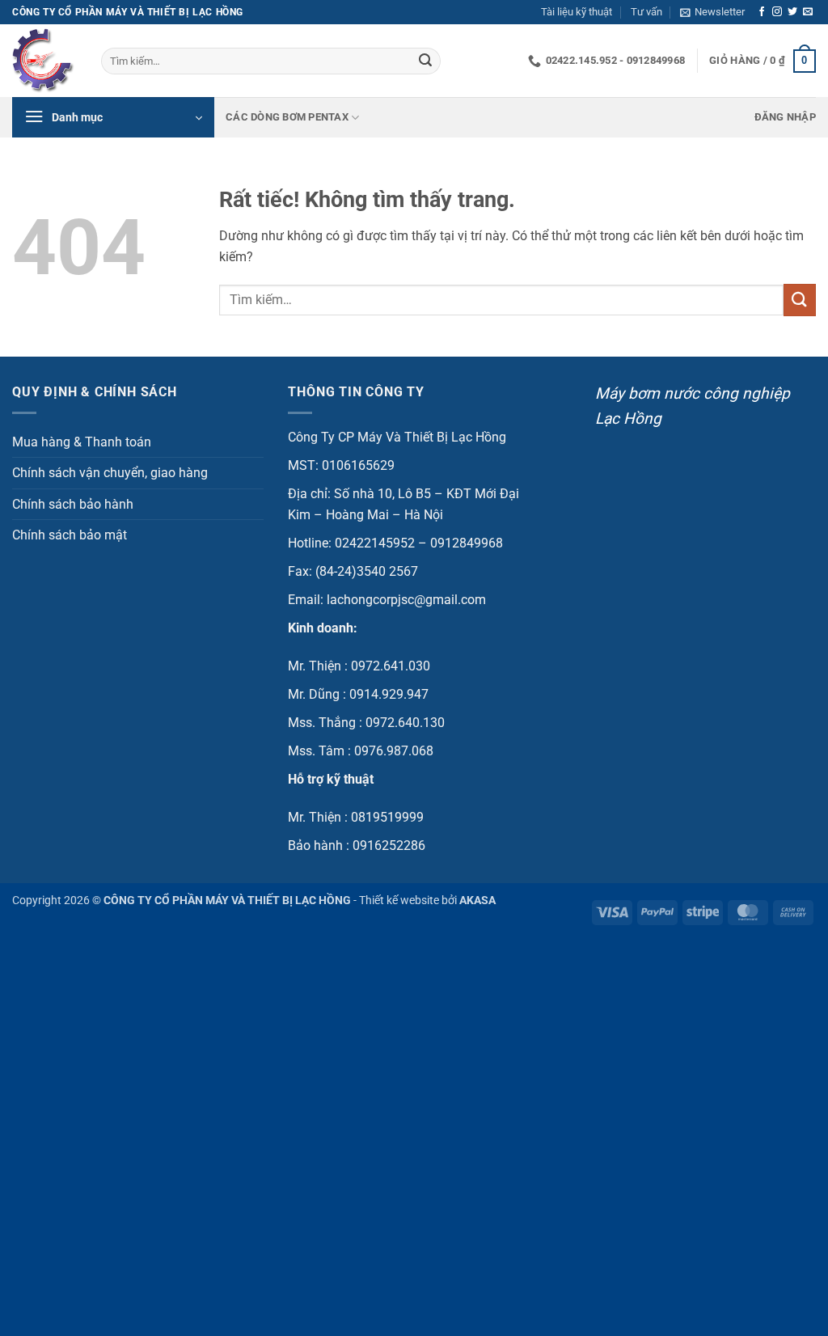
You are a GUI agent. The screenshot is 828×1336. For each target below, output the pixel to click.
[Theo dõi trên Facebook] (762, 12)
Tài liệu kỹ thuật (576, 12)
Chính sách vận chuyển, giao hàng (110, 472)
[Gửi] (425, 61)
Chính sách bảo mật (69, 535)
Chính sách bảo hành (72, 504)
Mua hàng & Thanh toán (81, 442)
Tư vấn (646, 12)
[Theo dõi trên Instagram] (777, 12)
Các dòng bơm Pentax (287, 117)
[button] (712, 12)
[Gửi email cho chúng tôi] (808, 12)
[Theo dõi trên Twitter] (792, 12)
